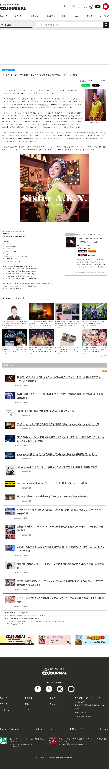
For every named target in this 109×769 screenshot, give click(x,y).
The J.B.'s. (72, 133)
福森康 (22, 107)
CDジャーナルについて (10, 729)
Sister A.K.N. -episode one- (18, 138)
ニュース (3, 15)
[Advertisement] (54, 48)
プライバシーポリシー (45, 729)
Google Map (80, 712)
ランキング (104, 15)
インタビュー (34, 15)
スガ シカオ (73, 101)
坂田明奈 (83, 80)
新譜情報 (51, 15)
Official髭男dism (58, 113)
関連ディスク (70, 235)
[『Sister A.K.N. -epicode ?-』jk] (54, 155)
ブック (90, 15)
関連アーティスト (81, 235)
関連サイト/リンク (94, 235)
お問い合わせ (103, 729)
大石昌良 (69, 113)
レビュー (76, 15)
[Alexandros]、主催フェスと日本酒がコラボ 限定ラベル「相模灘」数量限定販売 (57, 467)
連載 (63, 15)
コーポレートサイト (83, 716)
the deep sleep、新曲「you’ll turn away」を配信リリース (45, 410)
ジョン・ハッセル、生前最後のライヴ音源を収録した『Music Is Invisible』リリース (58, 423)
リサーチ (18, 15)
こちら (28, 615)
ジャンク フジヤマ (10, 90)
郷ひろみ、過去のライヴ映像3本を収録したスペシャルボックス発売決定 (52, 496)
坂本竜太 (44, 104)
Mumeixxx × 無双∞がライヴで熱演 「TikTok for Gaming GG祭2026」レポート (57, 453)
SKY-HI (65, 104)
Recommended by (96, 356)
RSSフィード (76, 729)
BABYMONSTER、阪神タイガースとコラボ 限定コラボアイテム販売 (52, 483)
